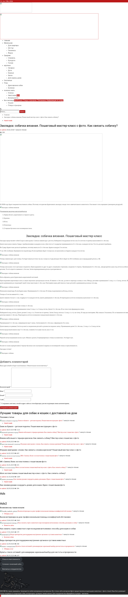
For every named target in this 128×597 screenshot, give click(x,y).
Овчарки (11, 68)
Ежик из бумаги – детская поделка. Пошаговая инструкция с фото (40, 420)
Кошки (10, 103)
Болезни (11, 88)
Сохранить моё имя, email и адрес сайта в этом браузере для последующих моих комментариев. (36, 403)
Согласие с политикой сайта (11, 564)
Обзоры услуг (8, 514)
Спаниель (11, 58)
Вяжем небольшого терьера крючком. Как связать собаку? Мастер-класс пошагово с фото (49, 432)
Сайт (2, 399)
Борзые (11, 73)
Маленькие (8, 43)
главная (7, 40)
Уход (6, 83)
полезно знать (9, 90)
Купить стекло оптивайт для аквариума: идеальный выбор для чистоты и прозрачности (45, 546)
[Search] (1, 109)
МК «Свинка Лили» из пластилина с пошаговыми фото (39, 456)
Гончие (10, 63)
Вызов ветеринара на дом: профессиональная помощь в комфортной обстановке (45, 511)
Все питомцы (33, 100)
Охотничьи (8, 80)
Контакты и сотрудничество (11, 569)
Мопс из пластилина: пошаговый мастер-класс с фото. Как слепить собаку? (40, 467)
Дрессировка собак (15, 85)
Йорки (10, 53)
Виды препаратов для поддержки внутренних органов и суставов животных (36, 534)
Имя (2, 391)
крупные (7, 65)
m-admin (3, 130)
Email (2, 395)
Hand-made (14, 95)
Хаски (10, 75)
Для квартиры (13, 45)
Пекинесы (12, 50)
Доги (10, 70)
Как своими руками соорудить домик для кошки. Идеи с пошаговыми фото (39, 479)
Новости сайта (9, 525)
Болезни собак (9, 537)
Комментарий (5, 387)
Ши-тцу (11, 48)
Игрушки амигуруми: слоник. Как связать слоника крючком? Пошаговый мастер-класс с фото (52, 444)
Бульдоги (11, 60)
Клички (11, 93)
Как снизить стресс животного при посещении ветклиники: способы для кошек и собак (47, 523)
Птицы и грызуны (15, 105)
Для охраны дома (14, 78)
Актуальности (13, 98)
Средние (7, 55)
